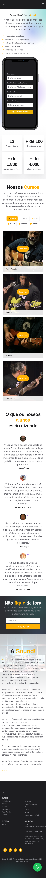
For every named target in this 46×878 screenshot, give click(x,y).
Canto (27, 809)
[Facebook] (10, 850)
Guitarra (9, 312)
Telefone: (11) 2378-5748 (33, 831)
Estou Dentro (23, 627)
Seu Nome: (11, 74)
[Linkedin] (20, 850)
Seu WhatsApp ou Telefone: (17, 83)
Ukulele (9, 355)
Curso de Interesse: (14, 101)
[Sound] (23, 792)
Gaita (26, 807)
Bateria (27, 812)
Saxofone (28, 801)
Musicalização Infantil (32, 815)
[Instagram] (15, 850)
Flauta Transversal (31, 804)
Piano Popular (6, 812)
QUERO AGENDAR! (20, 112)
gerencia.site (23, 861)
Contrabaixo (11, 398)
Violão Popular (11, 269)
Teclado (4, 815)
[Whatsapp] (5, 850)
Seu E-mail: (11, 92)
